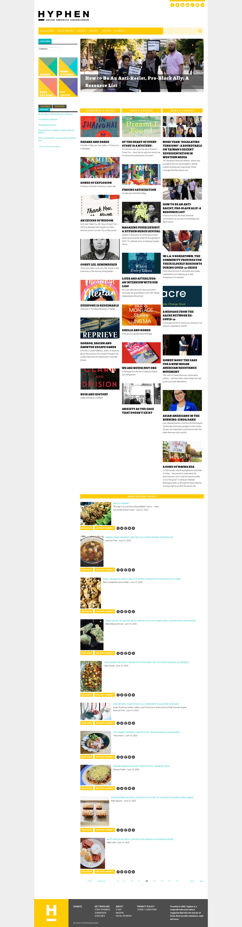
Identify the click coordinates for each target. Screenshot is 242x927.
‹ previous (101, 881)
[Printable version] (133, 528)
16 (177, 881)
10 (131, 881)
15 (169, 881)
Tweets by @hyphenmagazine (49, 146)
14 (162, 881)
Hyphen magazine (51, 913)
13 (154, 881)
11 (139, 881)
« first (89, 881)
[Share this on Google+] (125, 528)
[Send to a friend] (129, 528)
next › (192, 881)
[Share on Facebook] (118, 528)
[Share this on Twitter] (122, 528)
